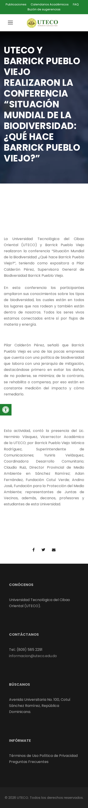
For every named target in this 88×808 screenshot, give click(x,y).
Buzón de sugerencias (44, 9)
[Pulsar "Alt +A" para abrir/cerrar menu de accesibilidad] (6, 409)
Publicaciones (16, 4)
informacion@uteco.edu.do (33, 655)
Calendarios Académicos (50, 4)
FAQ (76, 4)
